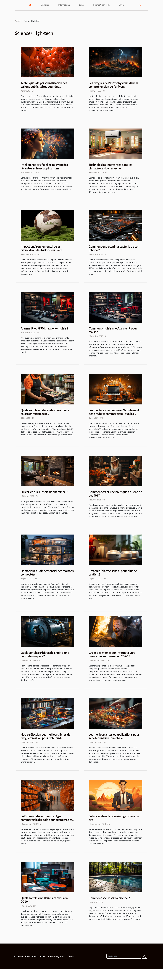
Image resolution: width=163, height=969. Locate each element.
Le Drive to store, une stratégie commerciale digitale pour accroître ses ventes (46, 819)
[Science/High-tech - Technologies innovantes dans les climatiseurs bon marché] (115, 143)
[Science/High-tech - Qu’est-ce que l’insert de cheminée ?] (47, 470)
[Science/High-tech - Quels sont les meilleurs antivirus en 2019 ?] (47, 877)
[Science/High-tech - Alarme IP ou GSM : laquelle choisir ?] (47, 307)
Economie (45, 5)
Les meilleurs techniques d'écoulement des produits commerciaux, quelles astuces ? (114, 413)
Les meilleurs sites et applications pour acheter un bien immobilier (114, 736)
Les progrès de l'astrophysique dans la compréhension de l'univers (113, 84)
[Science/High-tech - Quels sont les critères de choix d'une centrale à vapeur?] (47, 631)
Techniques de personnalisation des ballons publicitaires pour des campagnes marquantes (44, 86)
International (64, 5)
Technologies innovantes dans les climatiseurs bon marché (110, 166)
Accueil (18, 21)
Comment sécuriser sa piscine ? (109, 898)
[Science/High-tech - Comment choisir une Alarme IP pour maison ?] (115, 307)
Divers (121, 5)
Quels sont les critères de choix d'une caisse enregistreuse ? (45, 411)
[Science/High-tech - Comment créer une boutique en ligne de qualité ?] (115, 470)
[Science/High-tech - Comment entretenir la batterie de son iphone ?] (115, 225)
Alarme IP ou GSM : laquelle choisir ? (44, 328)
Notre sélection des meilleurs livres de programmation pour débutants (45, 736)
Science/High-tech (101, 5)
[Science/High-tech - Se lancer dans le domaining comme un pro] (115, 795)
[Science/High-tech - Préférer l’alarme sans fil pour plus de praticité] (115, 549)
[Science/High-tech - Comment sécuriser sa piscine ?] (115, 877)
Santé (81, 5)
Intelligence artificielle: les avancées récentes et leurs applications (44, 166)
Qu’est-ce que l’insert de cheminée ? (44, 492)
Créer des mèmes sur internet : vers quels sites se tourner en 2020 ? (112, 654)
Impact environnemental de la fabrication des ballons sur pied (41, 248)
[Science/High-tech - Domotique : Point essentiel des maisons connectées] (47, 549)
